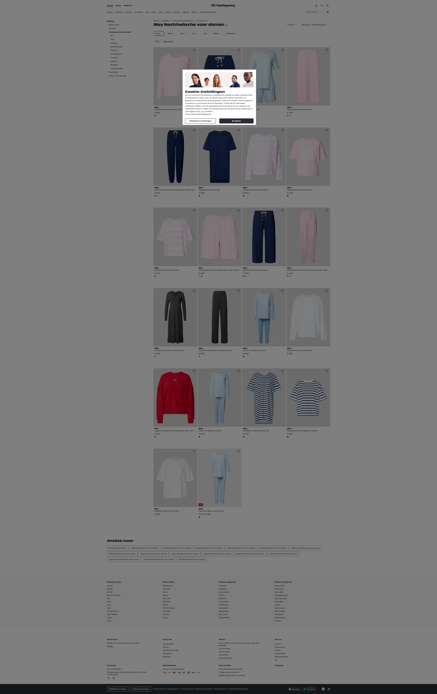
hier (202, 111)
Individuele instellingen (200, 121)
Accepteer (236, 121)
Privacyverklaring (192, 114)
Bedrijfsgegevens (205, 114)
